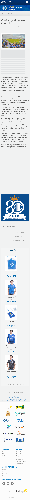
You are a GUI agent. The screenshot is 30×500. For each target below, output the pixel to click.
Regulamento (6, 476)
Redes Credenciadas (7, 473)
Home (3, 14)
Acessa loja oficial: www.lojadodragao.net (15, 384)
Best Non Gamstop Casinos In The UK (15, 396)
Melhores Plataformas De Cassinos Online (15, 399)
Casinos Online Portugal (15, 397)
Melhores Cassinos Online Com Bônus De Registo (15, 400)
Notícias (9, 14)
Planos (4, 469)
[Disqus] (15, 172)
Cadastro (4, 471)
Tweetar (12, 27)
